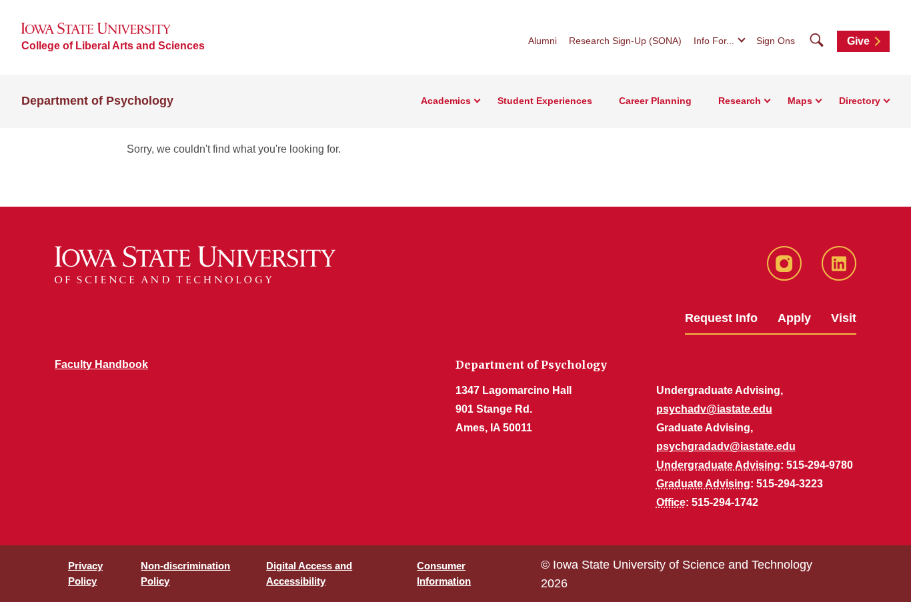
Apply (794, 318)
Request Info (721, 318)
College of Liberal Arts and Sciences (113, 45)
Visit (843, 318)
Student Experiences (545, 100)
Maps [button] (800, 100)
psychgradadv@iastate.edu (726, 446)
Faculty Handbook (101, 364)
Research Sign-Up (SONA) (625, 40)
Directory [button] (859, 100)
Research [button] (739, 100)
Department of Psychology (97, 100)
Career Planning (655, 100)
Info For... (714, 40)
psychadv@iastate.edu (714, 409)
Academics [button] (446, 100)
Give (858, 41)
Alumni (542, 40)
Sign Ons (775, 40)
